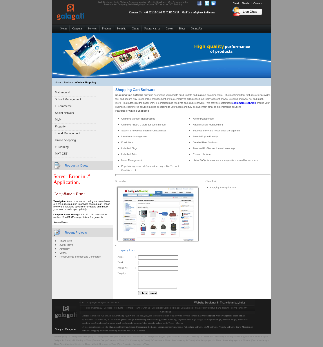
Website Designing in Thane (89, 336)
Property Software (226, 327)
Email (236, 3)
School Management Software (142, 327)
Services (108, 308)
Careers (167, 308)
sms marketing (153, 319)
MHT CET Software (136, 330)
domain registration (156, 323)
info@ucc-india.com (204, 12)
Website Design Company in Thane (108, 340)
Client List (157, 308)
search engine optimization (103, 323)
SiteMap (246, 3)
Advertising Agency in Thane (208, 340)
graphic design (127, 319)
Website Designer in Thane (114, 336)
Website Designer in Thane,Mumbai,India (219, 302)
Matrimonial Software (118, 327)
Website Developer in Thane (104, 344)
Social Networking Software (190, 327)
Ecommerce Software (167, 327)
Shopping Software (99, 330)
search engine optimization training (131, 323)
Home (88, 308)
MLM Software (210, 327)
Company (97, 308)
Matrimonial (62, 92)
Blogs (176, 308)
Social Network (64, 112)
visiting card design (212, 319)
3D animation (114, 319)
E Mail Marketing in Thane (220, 336)
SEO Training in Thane (197, 336)
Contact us (186, 308)
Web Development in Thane (139, 336)
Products (118, 308)
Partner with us (142, 308)
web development (224, 315)
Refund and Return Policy (222, 308)
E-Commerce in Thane (160, 340)
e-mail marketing (169, 319)
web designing (208, 315)
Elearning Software (117, 330)
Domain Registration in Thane (246, 336)
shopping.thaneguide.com (223, 187)
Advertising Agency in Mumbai (236, 340)
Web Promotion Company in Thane (134, 344)
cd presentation (184, 319)
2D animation (100, 319)
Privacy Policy (200, 308)
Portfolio (129, 308)
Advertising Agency (122, 315)
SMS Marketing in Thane (137, 340)
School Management (68, 99)
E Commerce (63, 106)
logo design (197, 319)
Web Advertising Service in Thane (75, 344)
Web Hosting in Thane (81, 340)
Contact (257, 3)
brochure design (229, 319)
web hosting (140, 319)
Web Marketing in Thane (183, 340)
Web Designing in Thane (65, 336)
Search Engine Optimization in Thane (169, 336)
